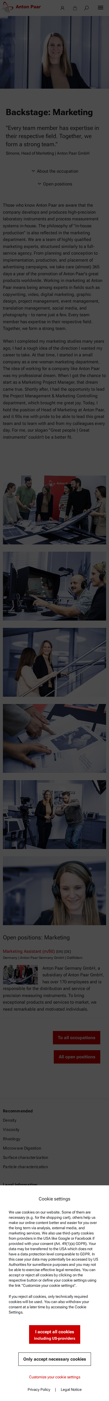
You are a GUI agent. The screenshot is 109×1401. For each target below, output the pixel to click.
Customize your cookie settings (54, 1377)
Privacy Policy (39, 1389)
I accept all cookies (54, 1335)
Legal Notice (71, 1389)
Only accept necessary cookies (54, 1359)
